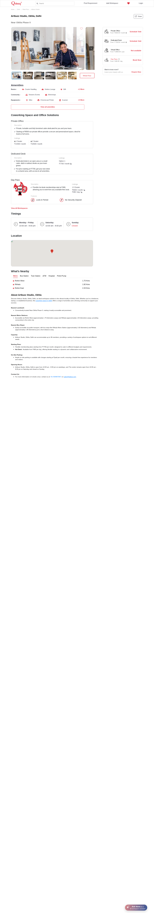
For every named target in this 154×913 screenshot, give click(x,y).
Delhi (18, 9)
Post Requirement (90, 3)
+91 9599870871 (56, 377)
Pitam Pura (26, 9)
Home (12, 9)
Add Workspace (112, 3)
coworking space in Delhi (44, 301)
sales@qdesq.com (70, 377)
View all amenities (48, 107)
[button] (52, 251)
